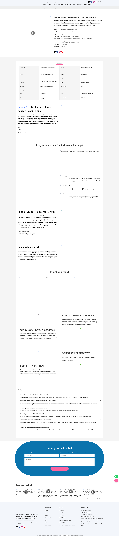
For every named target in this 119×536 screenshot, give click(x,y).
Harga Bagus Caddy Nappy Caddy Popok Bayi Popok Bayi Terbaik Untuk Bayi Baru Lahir (58, 8)
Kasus (46, 520)
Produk (21, 8)
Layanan (47, 515)
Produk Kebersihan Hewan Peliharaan (67, 525)
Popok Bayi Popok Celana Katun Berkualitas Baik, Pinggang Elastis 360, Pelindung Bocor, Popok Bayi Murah (47, 496)
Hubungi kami (48, 525)
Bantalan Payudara (63, 522)
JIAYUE (17, 8)
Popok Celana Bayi (35, 8)
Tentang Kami (48, 517)
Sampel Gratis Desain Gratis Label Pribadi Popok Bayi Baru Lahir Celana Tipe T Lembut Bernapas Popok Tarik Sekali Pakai (26, 497)
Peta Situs (73, 535)
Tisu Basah (62, 515)
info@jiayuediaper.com (89, 516)
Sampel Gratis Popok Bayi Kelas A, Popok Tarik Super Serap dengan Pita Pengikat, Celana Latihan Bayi (70, 496)
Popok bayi (27, 8)
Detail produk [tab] (59, 63)
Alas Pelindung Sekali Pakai (65, 520)
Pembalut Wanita (63, 517)
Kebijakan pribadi (66, 535)
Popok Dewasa (63, 512)
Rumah (46, 510)
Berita (46, 522)
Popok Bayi (24, 107)
